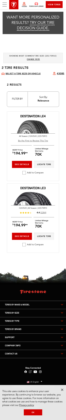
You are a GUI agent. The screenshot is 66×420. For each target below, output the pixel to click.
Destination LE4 (33, 116)
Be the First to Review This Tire (33, 141)
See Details (22, 164)
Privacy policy (26, 405)
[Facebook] (26, 372)
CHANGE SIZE (33, 59)
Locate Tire (44, 164)
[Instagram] (40, 372)
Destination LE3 (33, 188)
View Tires (54, 5)
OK (33, 413)
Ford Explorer (36, 6)
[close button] (62, 389)
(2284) (43, 213)
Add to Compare (35, 173)
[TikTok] (30, 372)
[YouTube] (35, 372)
